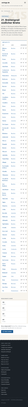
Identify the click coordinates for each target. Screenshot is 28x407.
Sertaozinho (5, 83)
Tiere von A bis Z (4, 359)
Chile (12, 276)
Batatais (4, 148)
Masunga (4, 283)
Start (2, 11)
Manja (4, 269)
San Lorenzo (5, 260)
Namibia (13, 234)
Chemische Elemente (5, 384)
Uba (3, 93)
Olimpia (4, 162)
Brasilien (13, 48)
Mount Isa (4, 206)
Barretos (4, 86)
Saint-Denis (5, 66)
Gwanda (4, 227)
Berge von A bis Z (5, 364)
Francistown (5, 113)
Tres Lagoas (5, 124)
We (3, 291)
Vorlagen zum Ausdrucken (6, 347)
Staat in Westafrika (5, 380)
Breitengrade (3, 372)
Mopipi (4, 256)
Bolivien (13, 175)
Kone (3, 280)
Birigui (4, 90)
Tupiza (4, 202)
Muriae (4, 110)
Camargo (4, 253)
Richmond (4, 272)
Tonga (12, 198)
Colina (4, 209)
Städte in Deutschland (5, 369)
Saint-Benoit (5, 189)
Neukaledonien (14, 280)
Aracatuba (4, 63)
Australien (13, 120)
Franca (4, 59)
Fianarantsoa (5, 75)
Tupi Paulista (5, 224)
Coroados (4, 242)
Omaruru (4, 234)
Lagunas (4, 276)
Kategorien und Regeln (6, 351)
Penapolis (4, 144)
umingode (6, 2)
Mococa (4, 140)
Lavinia (4, 238)
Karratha (4, 213)
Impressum (3, 390)
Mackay (4, 121)
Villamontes (5, 175)
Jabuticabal (5, 137)
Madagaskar (14, 75)
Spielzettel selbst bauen (6, 349)
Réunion (13, 66)
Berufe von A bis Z (5, 357)
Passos (4, 106)
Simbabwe (13, 227)
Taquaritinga (5, 158)
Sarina (4, 245)
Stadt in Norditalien (5, 382)
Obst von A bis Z (4, 361)
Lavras (4, 117)
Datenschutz (3, 392)
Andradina (4, 155)
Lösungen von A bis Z (5, 345)
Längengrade (4, 374)
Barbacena (5, 79)
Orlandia (4, 171)
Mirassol (4, 151)
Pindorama (5, 216)
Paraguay (13, 263)
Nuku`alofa (5, 198)
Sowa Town (5, 287)
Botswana (13, 113)
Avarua (4, 249)
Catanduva (5, 102)
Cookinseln (13, 249)
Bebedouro (5, 133)
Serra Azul (5, 231)
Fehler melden (8, 331)
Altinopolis (5, 220)
